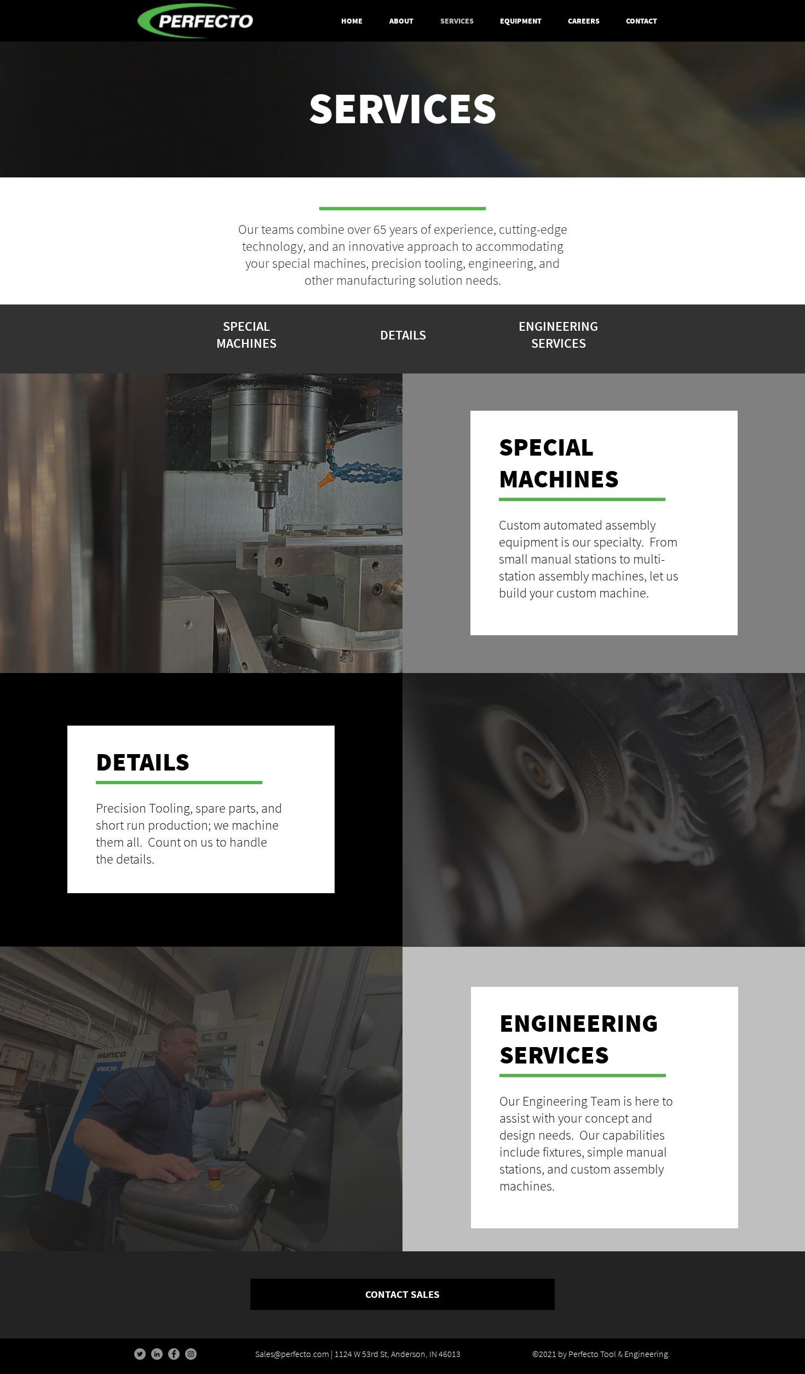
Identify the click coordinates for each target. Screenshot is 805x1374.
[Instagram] (191, 1354)
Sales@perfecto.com (292, 1353)
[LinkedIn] (157, 1354)
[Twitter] (140, 1354)
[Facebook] (174, 1354)
